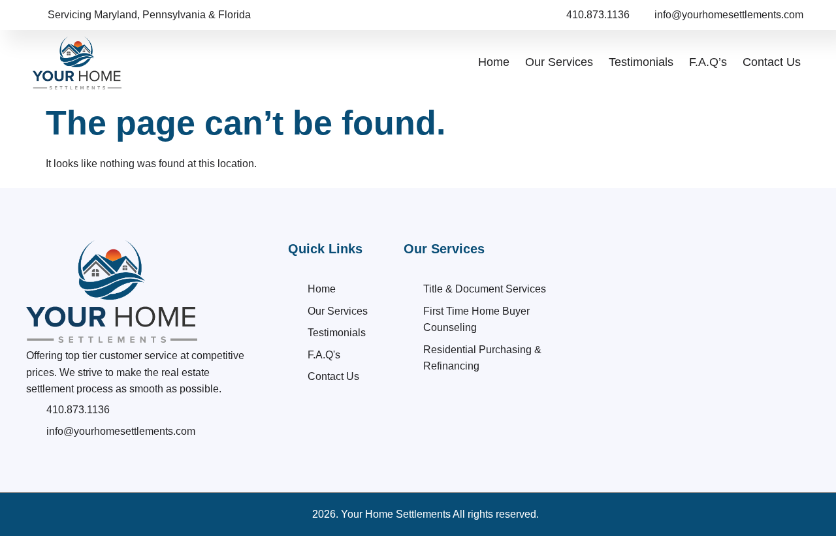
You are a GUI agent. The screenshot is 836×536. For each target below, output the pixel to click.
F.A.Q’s (708, 62)
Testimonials (641, 62)
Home (493, 62)
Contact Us (772, 62)
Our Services (559, 62)
